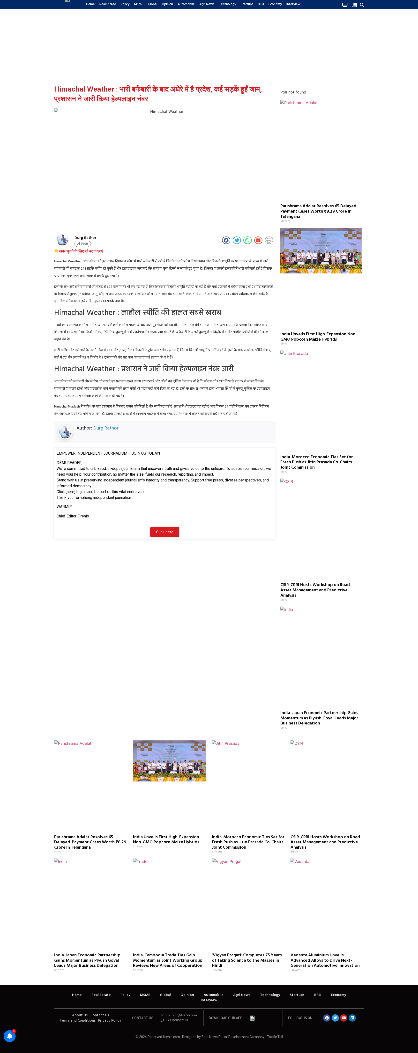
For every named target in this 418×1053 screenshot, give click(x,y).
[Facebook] (326, 1018)
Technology (227, 4)
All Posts (82, 243)
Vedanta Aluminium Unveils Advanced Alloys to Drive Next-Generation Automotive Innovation (325, 960)
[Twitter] (335, 1018)
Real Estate (107, 4)
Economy (275, 4)
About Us (80, 1015)
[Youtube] (343, 1018)
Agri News (206, 4)
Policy (125, 4)
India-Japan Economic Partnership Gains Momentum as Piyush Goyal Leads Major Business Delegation (319, 718)
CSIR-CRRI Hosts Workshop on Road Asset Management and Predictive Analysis (315, 590)
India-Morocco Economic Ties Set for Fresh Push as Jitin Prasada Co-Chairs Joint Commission (316, 462)
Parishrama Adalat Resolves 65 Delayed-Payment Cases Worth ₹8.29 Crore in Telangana (319, 211)
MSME (138, 4)
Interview (293, 4)
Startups (247, 4)
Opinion (167, 4)
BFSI (261, 4)
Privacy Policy (109, 1020)
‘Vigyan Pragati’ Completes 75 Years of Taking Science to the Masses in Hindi (247, 960)
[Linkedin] (352, 1018)
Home (90, 4)
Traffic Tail (275, 1037)
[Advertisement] (209, 45)
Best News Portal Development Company (233, 1037)
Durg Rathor (106, 428)
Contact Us (99, 1015)
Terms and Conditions (77, 1020)
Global (152, 4)
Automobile (186, 4)
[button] (362, 5)
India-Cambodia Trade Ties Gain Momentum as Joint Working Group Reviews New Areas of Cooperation (167, 960)
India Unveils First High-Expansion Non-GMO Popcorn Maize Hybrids (318, 337)
